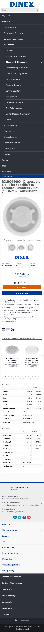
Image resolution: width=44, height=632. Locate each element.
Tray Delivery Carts (14, 108)
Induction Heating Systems (17, 73)
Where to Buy (22, 293)
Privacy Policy (8, 570)
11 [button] (39, 377)
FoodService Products (13, 33)
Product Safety (8, 547)
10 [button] (35, 377)
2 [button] (8, 377)
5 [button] (18, 377)
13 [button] (10, 379)
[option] (12, 355)
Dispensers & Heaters (15, 102)
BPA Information (9, 530)
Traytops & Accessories (16, 56)
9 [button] (32, 377)
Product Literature (12, 142)
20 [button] (34, 379)
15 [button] (17, 379)
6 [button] (22, 377)
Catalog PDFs (9, 148)
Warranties (7, 559)
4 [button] (15, 377)
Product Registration (11, 565)
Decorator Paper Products (17, 68)
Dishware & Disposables (16, 62)
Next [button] (42, 355)
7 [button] (25, 377)
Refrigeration (11, 96)
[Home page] (22, 6)
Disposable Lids (7, 176)
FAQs (4, 541)
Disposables (9, 131)
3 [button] (12, 377)
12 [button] (7, 379)
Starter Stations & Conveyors (18, 114)
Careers (5, 536)
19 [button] (30, 379)
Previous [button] (2, 355)
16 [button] (20, 379)
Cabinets (9, 50)
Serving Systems (13, 79)
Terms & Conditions (10, 553)
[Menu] (42, 10)
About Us (6, 524)
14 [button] (13, 379)
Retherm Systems (13, 85)
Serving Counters (13, 91)
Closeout (8, 154)
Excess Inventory (11, 137)
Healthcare (9, 44)
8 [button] (29, 377)
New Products (10, 27)
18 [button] (27, 379)
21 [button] (37, 379)
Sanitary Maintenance (13, 39)
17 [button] (24, 379)
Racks (8, 119)
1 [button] (5, 377)
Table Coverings (11, 125)
